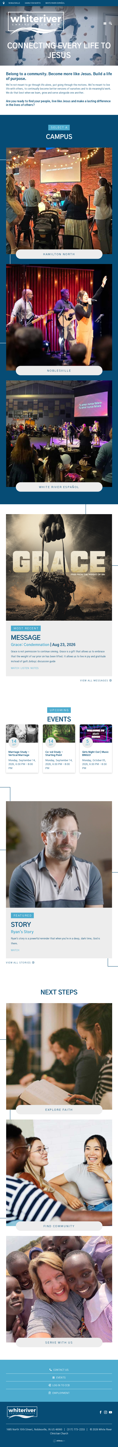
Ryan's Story (22, 932)
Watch (15, 668)
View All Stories (18, 963)
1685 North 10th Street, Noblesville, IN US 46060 (34, 1429)
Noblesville (14, 3)
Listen (25, 668)
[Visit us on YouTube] (110, 1412)
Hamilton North (33, 3)
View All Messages (94, 680)
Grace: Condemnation (30, 645)
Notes (34, 668)
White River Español (55, 3)
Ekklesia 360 (59, 1440)
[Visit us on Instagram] (105, 1412)
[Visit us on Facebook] (100, 1412)
